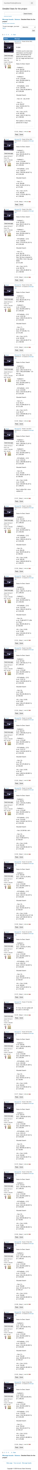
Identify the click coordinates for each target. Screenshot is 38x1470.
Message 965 (18, 788)
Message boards (7, 19)
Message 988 (18, 1242)
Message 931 (18, 285)
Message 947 (18, 428)
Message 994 (18, 1382)
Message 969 (18, 861)
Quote (21, 134)
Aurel (7, 41)
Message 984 (18, 1171)
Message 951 (18, 576)
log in (4, 28)
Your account (17, 1463)
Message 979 (18, 1101)
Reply (16, 134)
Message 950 (18, 506)
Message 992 (18, 1312)
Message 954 (18, 648)
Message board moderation (8, 23)
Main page (9, 1463)
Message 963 (18, 718)
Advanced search (8, 16)
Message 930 (18, 209)
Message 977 (18, 1031)
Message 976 (18, 1002)
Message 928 (18, 139)
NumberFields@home (12, 3)
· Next (14, 34)
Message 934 (18, 355)
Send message (8, 55)
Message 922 (18, 41)
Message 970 (18, 932)
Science (17, 19)
